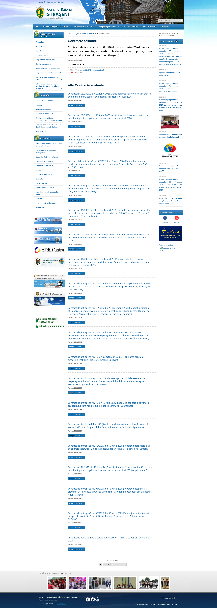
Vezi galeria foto (65, 573)
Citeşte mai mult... (75, 105)
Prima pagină (40, 2)
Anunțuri (39, 105)
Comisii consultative (43, 64)
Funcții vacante (149, 27)
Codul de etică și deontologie (47, 157)
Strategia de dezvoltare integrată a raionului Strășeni (49, 145)
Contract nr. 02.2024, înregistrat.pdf (89, 70)
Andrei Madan (61, 604)
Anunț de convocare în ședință (48, 68)
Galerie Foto (41, 131)
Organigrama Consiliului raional (48, 73)
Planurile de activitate (44, 161)
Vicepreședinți (41, 46)
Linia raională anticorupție (46, 203)
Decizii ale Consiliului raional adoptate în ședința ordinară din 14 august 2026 (170, 200)
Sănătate (39, 179)
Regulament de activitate (45, 60)
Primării (39, 199)
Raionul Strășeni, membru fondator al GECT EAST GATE (169, 168)
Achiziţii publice (131, 27)
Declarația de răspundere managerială (46, 151)
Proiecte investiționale (44, 114)
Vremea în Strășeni (166, 245)
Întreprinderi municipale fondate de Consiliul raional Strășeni (49, 86)
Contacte (61, 2)
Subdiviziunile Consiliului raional (49, 78)
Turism (65, 27)
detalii (162, 251)
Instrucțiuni (40, 170)
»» (124, 564)
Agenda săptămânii (43, 109)
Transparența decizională (108, 27)
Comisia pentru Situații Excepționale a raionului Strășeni (49, 119)
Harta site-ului (51, 2)
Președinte (40, 42)
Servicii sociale (41, 183)
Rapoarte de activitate (44, 166)
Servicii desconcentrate (45, 188)
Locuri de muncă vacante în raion (47, 193)
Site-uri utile (40, 207)
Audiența (165, 27)
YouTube (176, 222)
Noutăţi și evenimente (83, 27)
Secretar (39, 51)
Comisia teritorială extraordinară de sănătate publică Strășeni (48, 126)
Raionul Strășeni (50, 27)
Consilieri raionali (42, 55)
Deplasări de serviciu (44, 174)
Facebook (165, 222)
